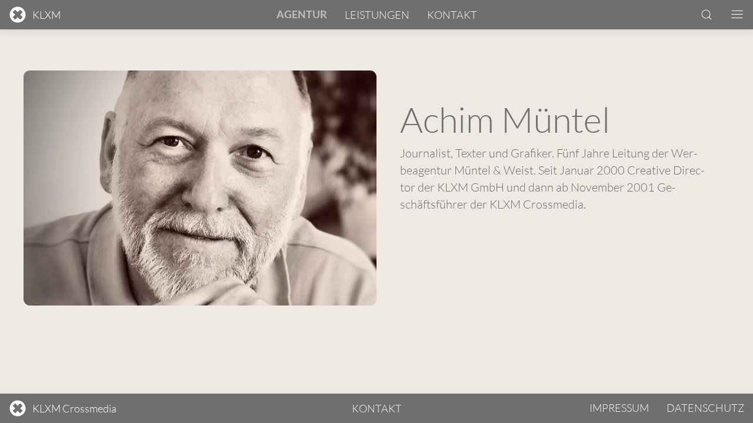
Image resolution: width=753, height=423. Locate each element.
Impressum (619, 407)
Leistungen (377, 14)
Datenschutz (705, 407)
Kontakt (452, 14)
